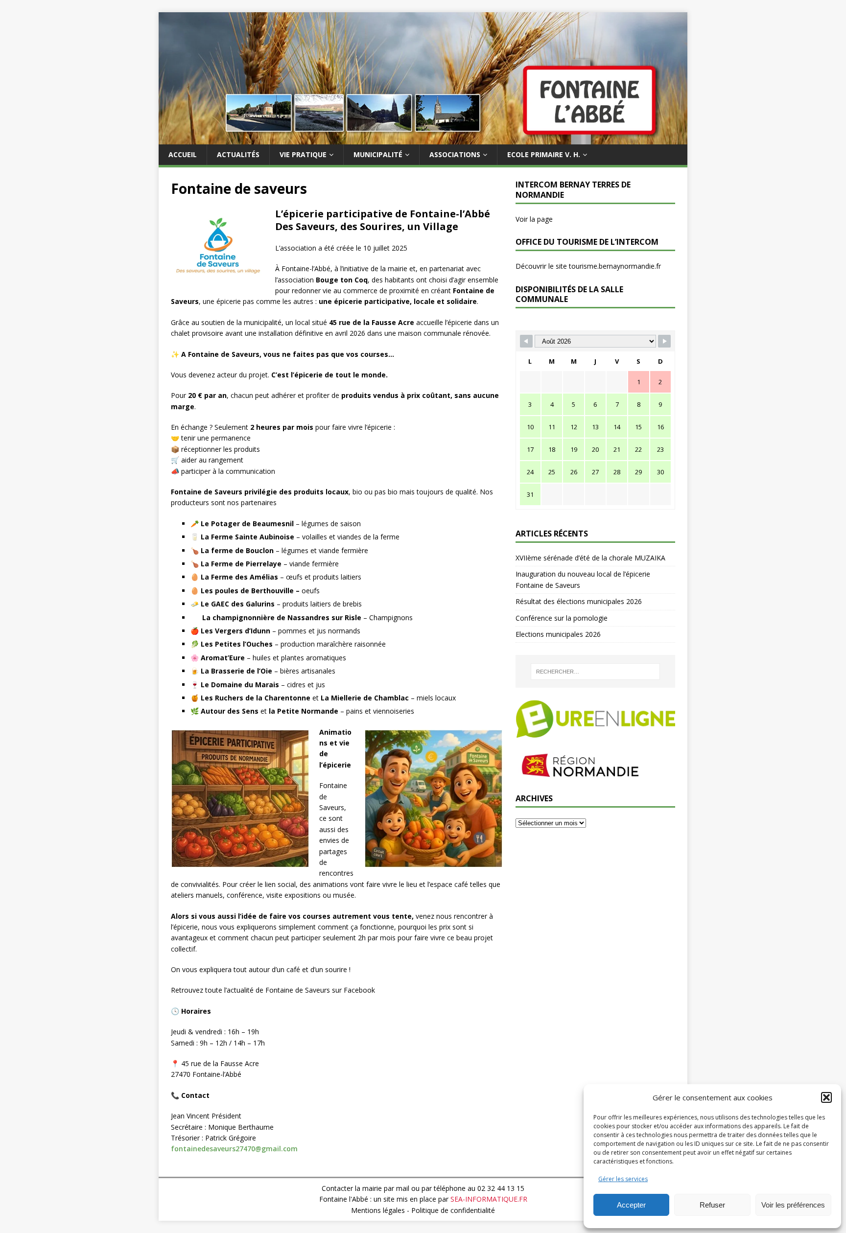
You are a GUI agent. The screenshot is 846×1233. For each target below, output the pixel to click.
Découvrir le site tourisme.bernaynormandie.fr (588, 266)
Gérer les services (623, 1179)
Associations (454, 154)
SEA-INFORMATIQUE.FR (488, 1199)
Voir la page (534, 219)
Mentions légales (378, 1210)
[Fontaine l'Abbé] (423, 138)
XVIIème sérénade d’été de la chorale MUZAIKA (590, 557)
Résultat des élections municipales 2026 (579, 601)
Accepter (631, 1205)
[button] (826, 1097)
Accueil (182, 154)
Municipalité (377, 154)
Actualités (238, 154)
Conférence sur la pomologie (562, 618)
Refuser (712, 1205)
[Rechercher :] (595, 671)
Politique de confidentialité (453, 1210)
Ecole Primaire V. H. (543, 154)
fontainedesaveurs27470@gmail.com (234, 1148)
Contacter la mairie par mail (365, 1188)
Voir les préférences (793, 1205)
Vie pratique (303, 154)
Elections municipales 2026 (558, 634)
